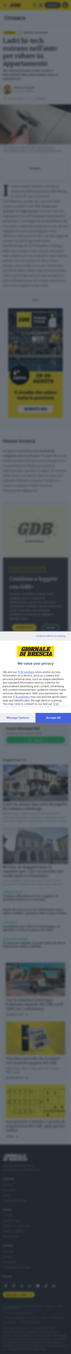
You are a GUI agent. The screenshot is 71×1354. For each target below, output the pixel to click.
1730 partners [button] (26, 672)
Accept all (53, 717)
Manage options (18, 717)
